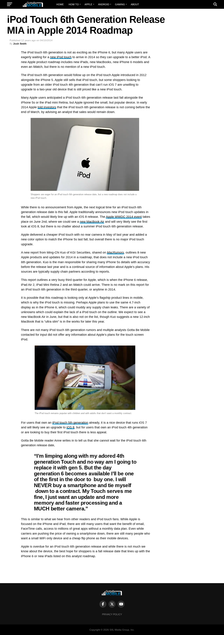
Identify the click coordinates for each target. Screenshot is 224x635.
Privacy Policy (112, 614)
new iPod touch (61, 57)
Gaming (120, 4)
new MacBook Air (92, 221)
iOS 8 (70, 427)
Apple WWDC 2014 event (124, 217)
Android (103, 4)
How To (74, 4)
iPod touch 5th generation (70, 422)
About (135, 4)
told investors (47, 107)
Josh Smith (20, 43)
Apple (88, 4)
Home (60, 4)
